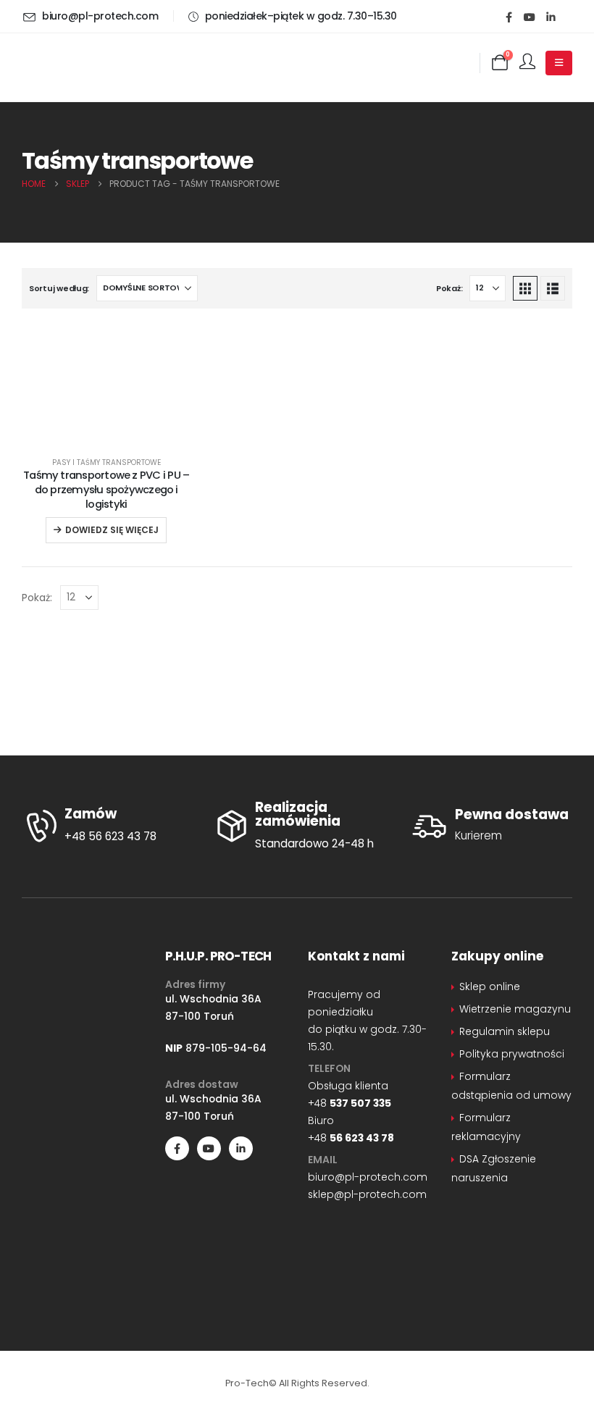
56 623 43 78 (362, 1138)
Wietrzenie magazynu (515, 1009)
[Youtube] (529, 16)
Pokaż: (449, 288)
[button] (525, 288)
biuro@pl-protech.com (367, 1177)
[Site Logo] (94, 63)
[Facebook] (508, 16)
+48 (349, 1103)
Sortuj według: (59, 288)
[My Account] (527, 62)
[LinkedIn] (550, 16)
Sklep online (489, 986)
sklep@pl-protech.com (367, 1194)
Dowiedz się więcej (112, 530)
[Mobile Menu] (558, 63)
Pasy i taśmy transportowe (106, 462)
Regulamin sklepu (504, 1031)
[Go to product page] (106, 435)
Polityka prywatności (511, 1054)
